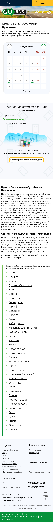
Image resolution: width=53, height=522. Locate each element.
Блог (4, 455)
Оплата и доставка (10, 469)
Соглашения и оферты (11, 466)
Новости (5, 458)
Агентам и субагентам (38, 462)
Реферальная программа (39, 472)
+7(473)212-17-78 (35, 487)
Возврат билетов (9, 461)
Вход (4, 453)
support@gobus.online (11, 487)
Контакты (14, 450)
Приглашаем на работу (12, 472)
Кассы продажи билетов (12, 483)
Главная (5, 450)
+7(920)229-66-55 (36, 483)
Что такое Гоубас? (9, 464)
